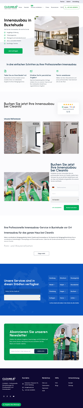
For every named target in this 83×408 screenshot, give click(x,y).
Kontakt (70, 383)
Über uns (44, 383)
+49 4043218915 (56, 207)
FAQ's (62, 7)
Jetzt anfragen (13, 51)
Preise (47, 7)
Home (20, 7)
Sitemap (70, 385)
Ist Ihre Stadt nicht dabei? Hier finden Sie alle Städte (64, 303)
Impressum (45, 388)
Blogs (56, 385)
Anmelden (40, 351)
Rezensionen (54, 7)
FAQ (56, 383)
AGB (43, 390)
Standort (26, 7)
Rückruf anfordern (71, 207)
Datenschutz (45, 385)
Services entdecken (36, 7)
